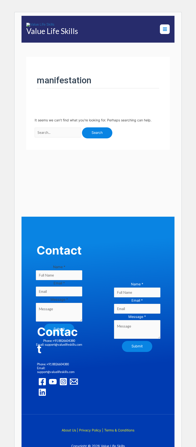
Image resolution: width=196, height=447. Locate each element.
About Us (69, 430)
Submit (137, 346)
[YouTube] (53, 381)
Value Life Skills (52, 31)
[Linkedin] (42, 392)
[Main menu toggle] (164, 29)
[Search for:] (58, 132)
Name (59, 267)
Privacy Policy (90, 430)
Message (59, 299)
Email (59, 283)
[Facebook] (42, 381)
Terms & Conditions (119, 430)
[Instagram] (63, 381)
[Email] (74, 381)
